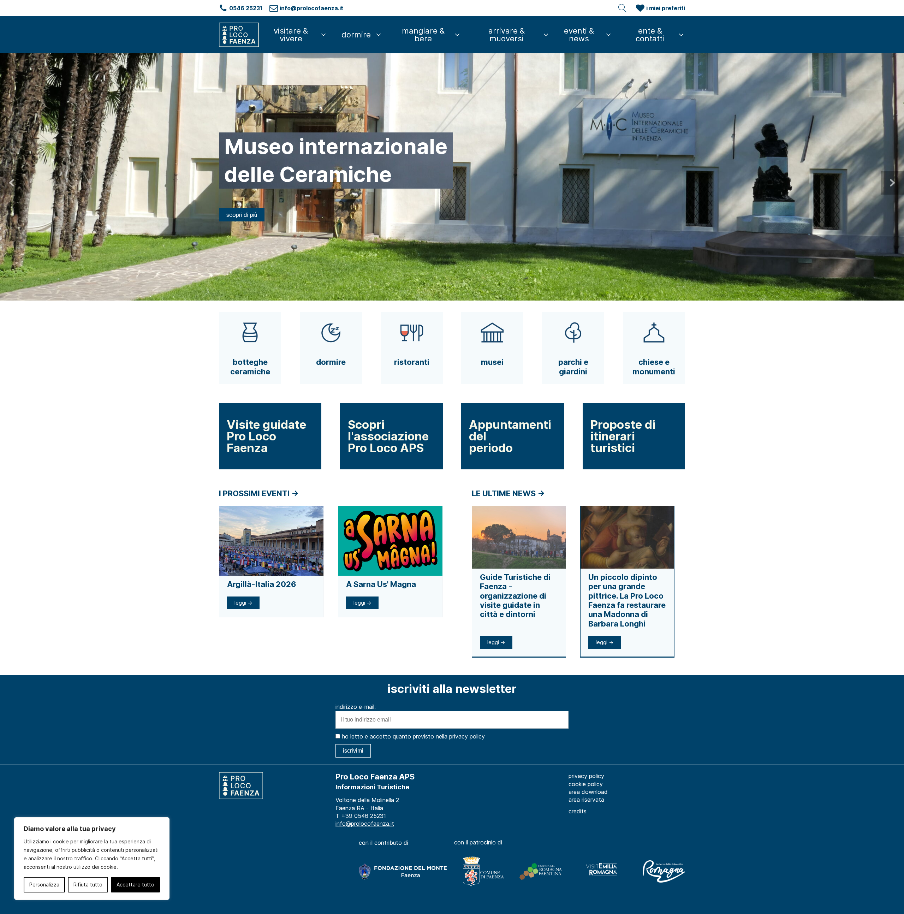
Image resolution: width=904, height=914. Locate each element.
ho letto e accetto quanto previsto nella (412, 736)
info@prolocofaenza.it (364, 823)
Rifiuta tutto (87, 885)
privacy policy (467, 736)
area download (588, 791)
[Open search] (622, 8)
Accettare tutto (135, 885)
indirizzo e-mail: (355, 706)
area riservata (586, 799)
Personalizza (44, 885)
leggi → (243, 603)
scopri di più (241, 200)
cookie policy (586, 784)
